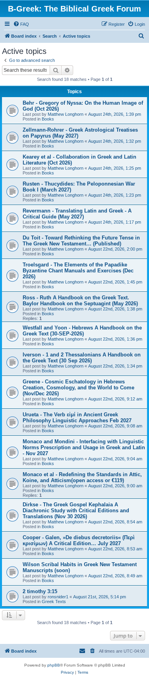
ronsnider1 (58, 596)
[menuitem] (21, 24)
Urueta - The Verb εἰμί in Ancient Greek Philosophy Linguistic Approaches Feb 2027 (77, 417)
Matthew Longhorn (65, 114)
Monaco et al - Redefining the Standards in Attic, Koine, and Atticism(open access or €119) (82, 477)
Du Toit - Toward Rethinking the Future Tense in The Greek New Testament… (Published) (81, 241)
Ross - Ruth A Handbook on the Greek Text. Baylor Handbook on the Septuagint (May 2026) (80, 300)
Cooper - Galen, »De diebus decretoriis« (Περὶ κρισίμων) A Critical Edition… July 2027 (79, 540)
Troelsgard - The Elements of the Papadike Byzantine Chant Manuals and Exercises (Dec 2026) (78, 271)
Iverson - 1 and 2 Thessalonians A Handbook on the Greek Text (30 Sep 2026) (82, 358)
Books (48, 119)
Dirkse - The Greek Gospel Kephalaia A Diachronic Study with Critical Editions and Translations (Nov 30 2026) (76, 510)
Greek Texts (54, 601)
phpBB (53, 665)
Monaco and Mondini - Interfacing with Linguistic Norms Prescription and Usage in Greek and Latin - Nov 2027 (84, 447)
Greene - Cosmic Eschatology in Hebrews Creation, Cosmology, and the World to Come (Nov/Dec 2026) (78, 388)
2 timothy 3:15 (40, 591)
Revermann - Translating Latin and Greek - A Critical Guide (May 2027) (77, 214)
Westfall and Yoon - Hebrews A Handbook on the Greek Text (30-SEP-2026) (82, 331)
